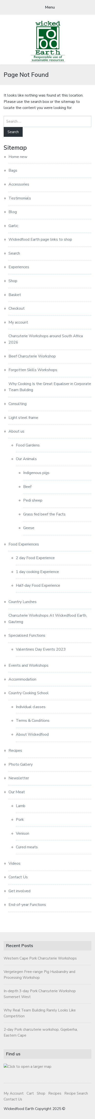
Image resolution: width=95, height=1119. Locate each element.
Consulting (18, 403)
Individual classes (31, 707)
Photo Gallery (21, 764)
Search (14, 253)
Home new (18, 156)
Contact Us (18, 877)
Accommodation (22, 679)
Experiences (19, 267)
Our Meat (17, 792)
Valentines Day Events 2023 (41, 649)
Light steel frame (23, 417)
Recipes (15, 750)
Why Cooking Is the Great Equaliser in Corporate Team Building (50, 387)
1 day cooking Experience (37, 571)
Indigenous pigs (36, 472)
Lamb (20, 806)
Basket (15, 294)
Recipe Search (76, 1093)
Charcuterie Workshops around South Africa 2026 (46, 339)
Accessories (19, 184)
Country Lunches (23, 601)
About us (16, 431)
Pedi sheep (32, 500)
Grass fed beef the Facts (44, 514)
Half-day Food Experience (38, 585)
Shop (13, 281)
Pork (20, 819)
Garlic (13, 225)
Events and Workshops (28, 665)
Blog (13, 212)
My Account (14, 1093)
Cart (30, 1093)
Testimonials (20, 198)
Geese (28, 528)
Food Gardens (28, 445)
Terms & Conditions (32, 720)
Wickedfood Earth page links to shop (40, 239)
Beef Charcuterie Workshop (32, 356)
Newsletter (19, 778)
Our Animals (26, 459)
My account (18, 322)
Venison (22, 833)
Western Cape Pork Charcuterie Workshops (40, 958)
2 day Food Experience (35, 558)
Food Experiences (24, 544)
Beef (27, 486)
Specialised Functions (27, 635)
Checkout (17, 308)
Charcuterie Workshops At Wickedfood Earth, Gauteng (48, 618)
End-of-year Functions (27, 904)
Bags (13, 170)
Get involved (19, 891)
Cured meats (27, 847)
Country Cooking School (29, 693)
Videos (14, 863)
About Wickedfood (32, 734)
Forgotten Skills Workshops (33, 370)
